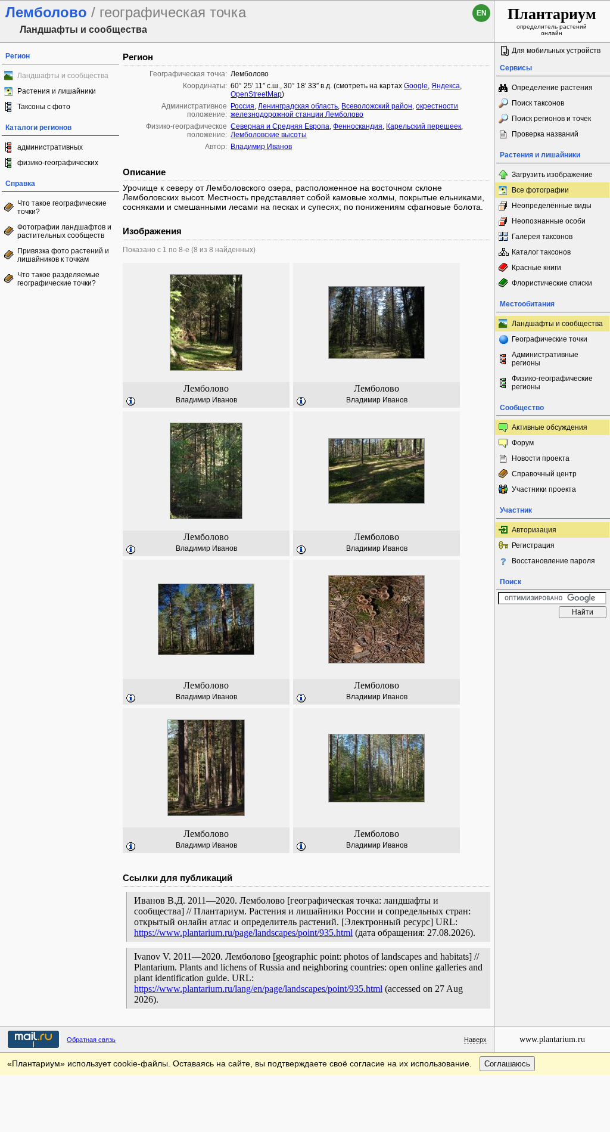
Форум (523, 443)
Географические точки (549, 339)
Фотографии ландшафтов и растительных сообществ (64, 231)
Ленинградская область (298, 106)
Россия (242, 106)
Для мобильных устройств (556, 50)
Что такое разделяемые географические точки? (58, 279)
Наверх (475, 1039)
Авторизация (534, 530)
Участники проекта (544, 489)
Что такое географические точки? (62, 207)
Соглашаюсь (507, 1063)
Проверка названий (545, 134)
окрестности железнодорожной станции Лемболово (344, 110)
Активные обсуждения (549, 427)
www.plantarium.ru (552, 1039)
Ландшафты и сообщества (557, 324)
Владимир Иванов (261, 146)
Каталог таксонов (541, 252)
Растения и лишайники (56, 91)
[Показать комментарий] (131, 402)
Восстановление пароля (553, 561)
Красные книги (536, 267)
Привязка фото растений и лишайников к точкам (63, 255)
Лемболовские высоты (269, 135)
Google (416, 86)
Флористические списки (552, 283)
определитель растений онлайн (552, 20)
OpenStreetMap (256, 94)
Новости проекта (540, 458)
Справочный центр (544, 474)
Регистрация (533, 545)
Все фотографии (540, 190)
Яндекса (445, 86)
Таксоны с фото (43, 107)
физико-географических (57, 163)
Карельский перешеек (423, 126)
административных (50, 147)
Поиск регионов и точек (551, 118)
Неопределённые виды (552, 205)
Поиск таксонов (538, 103)
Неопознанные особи (549, 221)
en (482, 13)
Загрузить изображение (552, 174)
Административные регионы (545, 359)
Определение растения (552, 87)
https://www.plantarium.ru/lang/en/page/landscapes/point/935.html (258, 989)
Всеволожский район (376, 106)
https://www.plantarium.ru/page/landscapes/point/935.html (243, 933)
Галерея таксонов (542, 236)
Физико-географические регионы (552, 382)
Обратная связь (91, 1039)
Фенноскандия (357, 126)
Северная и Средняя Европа (280, 126)
